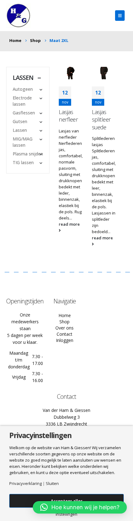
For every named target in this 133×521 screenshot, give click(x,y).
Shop (64, 322)
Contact (64, 334)
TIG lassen (23, 162)
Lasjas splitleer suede (101, 119)
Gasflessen (24, 113)
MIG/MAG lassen (22, 142)
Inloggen (64, 340)
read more (69, 224)
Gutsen (20, 121)
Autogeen (23, 89)
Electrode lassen (22, 101)
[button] (80, 507)
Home (64, 315)
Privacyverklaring (25, 484)
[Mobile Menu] (120, 15)
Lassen (20, 130)
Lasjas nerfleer (68, 115)
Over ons (64, 328)
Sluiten (52, 484)
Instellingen (66, 514)
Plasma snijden (28, 154)
